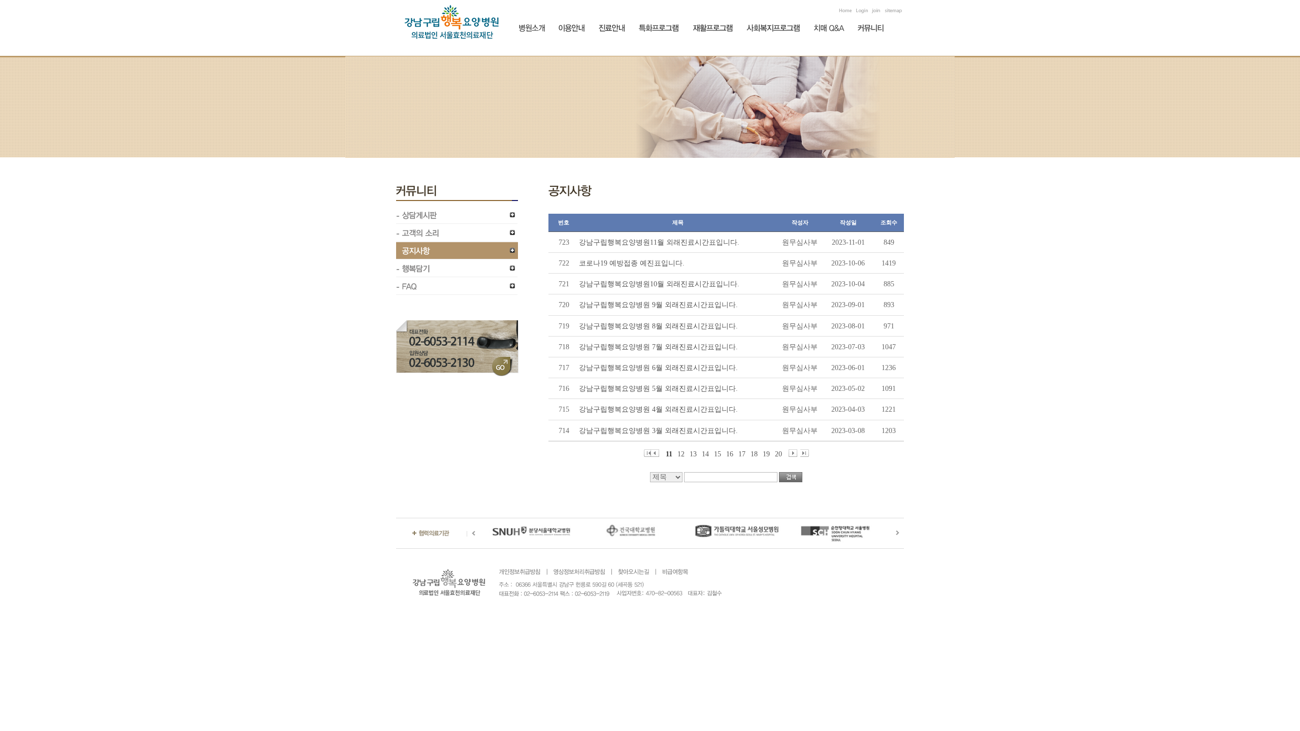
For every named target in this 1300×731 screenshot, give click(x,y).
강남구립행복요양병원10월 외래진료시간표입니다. (659, 284)
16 (729, 453)
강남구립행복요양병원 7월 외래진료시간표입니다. (658, 347)
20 (778, 453)
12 (681, 453)
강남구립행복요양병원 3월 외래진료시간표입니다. (658, 431)
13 (693, 453)
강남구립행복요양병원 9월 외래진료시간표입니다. (658, 305)
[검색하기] (790, 477)
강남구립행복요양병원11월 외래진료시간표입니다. (659, 242)
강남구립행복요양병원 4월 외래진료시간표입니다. (658, 409)
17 (741, 453)
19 (766, 453)
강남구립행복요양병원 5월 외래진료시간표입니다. (658, 388)
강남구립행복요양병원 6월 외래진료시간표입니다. (658, 368)
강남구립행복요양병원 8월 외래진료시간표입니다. (658, 326)
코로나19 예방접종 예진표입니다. (632, 263)
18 (754, 453)
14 (705, 453)
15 (717, 453)
